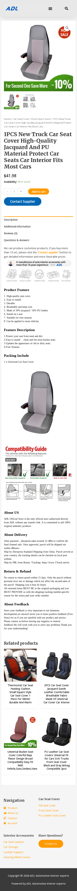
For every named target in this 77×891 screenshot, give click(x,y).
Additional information (17, 226)
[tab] (38, 219)
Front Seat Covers (41, 119)
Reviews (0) (10, 233)
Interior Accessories (19, 835)
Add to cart (38, 191)
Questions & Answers (16, 240)
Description (11, 219)
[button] (50, 8)
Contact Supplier (22, 201)
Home (7, 119)
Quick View (20, 678)
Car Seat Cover (21, 119)
